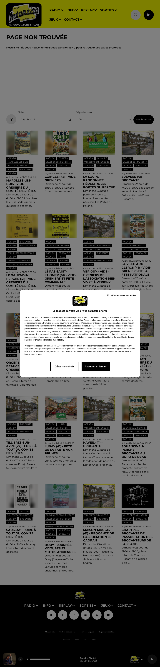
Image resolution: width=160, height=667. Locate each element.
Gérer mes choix (64, 366)
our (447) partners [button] (39, 317)
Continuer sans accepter (121, 295)
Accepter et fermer (96, 366)
